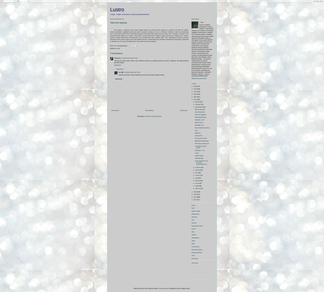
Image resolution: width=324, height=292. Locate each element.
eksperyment (195, 214)
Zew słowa (195, 258)
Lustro (117, 9)
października (199, 107)
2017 (195, 199)
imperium (194, 217)
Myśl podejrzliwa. (200, 109)
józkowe (194, 223)
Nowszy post (115, 110)
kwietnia (197, 180)
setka (193, 243)
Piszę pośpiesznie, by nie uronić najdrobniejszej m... (201, 162)
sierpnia (197, 170)
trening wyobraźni (197, 252)
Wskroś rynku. (199, 122)
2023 (195, 94)
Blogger (187, 288)
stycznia (197, 188)
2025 (195, 89)
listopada (198, 104)
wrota (193, 255)
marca (197, 183)
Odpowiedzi (119, 69)
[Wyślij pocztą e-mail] (132, 46)
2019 (195, 194)
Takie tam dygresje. (200, 114)
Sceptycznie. (199, 135)
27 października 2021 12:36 (132, 72)
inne (193, 220)
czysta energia (196, 211)
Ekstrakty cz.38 (199, 120)
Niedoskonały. (199, 158)
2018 (195, 197)
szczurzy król (195, 246)
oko (120, 72)
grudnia (197, 102)
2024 (195, 91)
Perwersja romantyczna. (202, 143)
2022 (195, 97)
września (198, 167)
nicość (193, 229)
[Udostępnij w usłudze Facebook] (137, 46)
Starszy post (183, 110)
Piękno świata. (199, 155)
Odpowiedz (117, 65)
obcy (193, 232)
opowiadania (195, 237)
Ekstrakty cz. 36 (199, 150)
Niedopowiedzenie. (201, 117)
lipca (196, 172)
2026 (195, 86)
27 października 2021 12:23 (129, 58)
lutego (197, 186)
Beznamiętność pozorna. (202, 128)
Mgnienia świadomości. (202, 141)
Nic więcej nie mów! (201, 138)
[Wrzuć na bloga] (134, 46)
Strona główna (149, 110)
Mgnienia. (198, 133)
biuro (193, 208)
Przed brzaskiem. (200, 112)
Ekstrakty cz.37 (199, 125)
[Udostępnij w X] (135, 46)
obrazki (118, 48)
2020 (195, 192)
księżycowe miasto (197, 226)
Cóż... (196, 130)
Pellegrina (117, 58)
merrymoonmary (163, 288)
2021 (195, 99)
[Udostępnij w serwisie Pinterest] (139, 46)
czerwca (197, 175)
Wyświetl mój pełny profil (199, 78)
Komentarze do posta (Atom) (153, 116)
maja (196, 178)
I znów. (197, 153)
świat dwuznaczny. (197, 249)
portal (193, 240)
